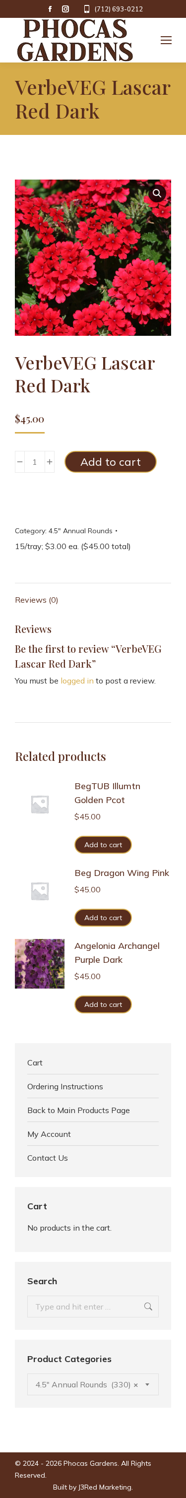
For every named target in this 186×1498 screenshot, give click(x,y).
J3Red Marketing (104, 1487)
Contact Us (47, 1158)
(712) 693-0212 (118, 9)
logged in (77, 681)
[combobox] (93, 1384)
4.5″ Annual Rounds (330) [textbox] (86, 1384)
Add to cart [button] (103, 844)
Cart (35, 1062)
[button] (157, 193)
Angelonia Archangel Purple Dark (117, 952)
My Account (49, 1134)
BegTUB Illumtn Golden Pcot (107, 793)
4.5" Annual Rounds (81, 530)
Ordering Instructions (65, 1086)
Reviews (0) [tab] (37, 600)
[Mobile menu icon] (166, 40)
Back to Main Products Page (78, 1110)
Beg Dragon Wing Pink (121, 872)
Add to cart (110, 462)
